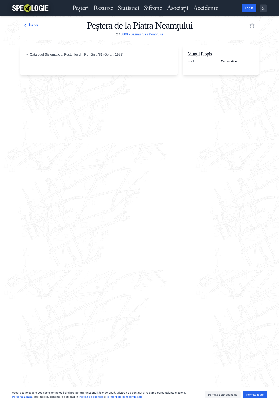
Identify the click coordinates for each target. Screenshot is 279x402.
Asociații (177, 7)
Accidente (205, 7)
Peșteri (81, 7)
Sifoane (153, 7)
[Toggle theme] (263, 8)
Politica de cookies (91, 396)
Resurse (103, 7)
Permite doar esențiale (222, 394)
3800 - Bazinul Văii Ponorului (142, 34)
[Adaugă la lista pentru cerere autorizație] (252, 25)
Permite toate (255, 394)
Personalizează (22, 396)
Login (249, 8)
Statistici (128, 7)
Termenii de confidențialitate (124, 396)
